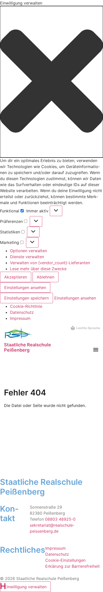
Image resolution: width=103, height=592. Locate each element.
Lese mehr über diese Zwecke (38, 268)
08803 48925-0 (60, 519)
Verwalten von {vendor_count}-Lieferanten (50, 262)
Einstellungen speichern (26, 298)
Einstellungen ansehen (25, 287)
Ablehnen (45, 276)
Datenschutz (22, 312)
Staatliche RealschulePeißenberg (27, 347)
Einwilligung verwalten (25, 586)
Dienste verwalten (27, 256)
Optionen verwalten (28, 250)
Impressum (20, 318)
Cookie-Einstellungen (65, 560)
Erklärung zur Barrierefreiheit (72, 566)
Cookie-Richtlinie (26, 306)
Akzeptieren (15, 276)
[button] (51, 82)
